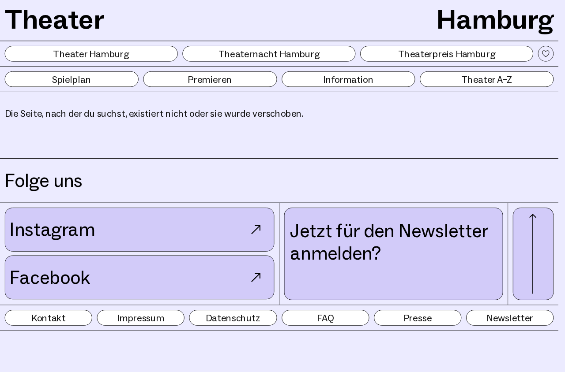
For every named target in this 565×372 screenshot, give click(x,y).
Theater (55, 19)
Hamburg (495, 19)
